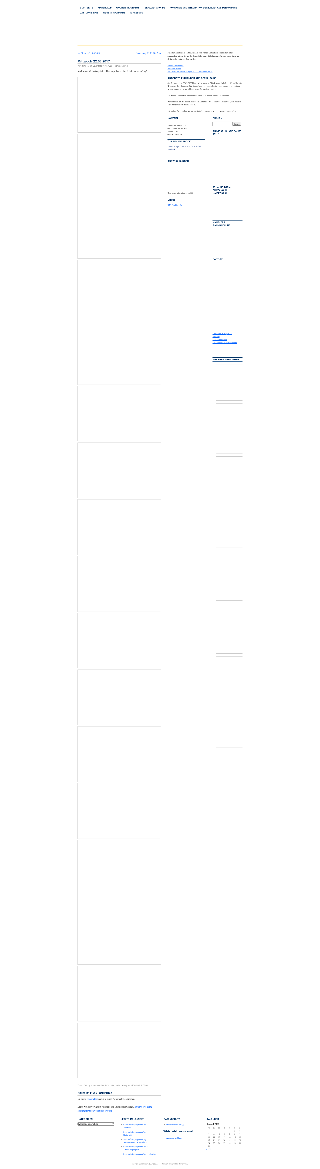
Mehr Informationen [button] (176, 65)
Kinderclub (105, 7)
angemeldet (92, 1098)
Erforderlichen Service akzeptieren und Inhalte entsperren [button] (190, 71)
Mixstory (216, 336)
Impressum (136, 12)
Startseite (86, 7)
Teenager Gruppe (154, 7)
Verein (146, 1085)
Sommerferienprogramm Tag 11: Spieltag (139, 1154)
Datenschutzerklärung (175, 1124)
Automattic (153, 1163)
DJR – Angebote (89, 12)
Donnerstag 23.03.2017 (148, 53)
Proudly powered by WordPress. (175, 1163)
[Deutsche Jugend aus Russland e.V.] (178, 154)
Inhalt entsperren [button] (174, 68)
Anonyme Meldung (174, 1138)
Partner (218, 258)
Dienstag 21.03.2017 (89, 53)
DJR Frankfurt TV (175, 205)
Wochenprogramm (127, 7)
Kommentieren (121, 65)
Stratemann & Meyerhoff (222, 333)
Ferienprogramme (114, 12)
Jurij (111, 65)
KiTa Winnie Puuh (219, 339)
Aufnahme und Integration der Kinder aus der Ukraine (203, 7)
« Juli (208, 1149)
